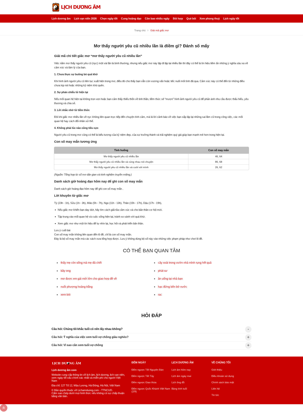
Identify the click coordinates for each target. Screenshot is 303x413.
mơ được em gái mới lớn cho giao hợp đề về (89, 278)
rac (160, 294)
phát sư (162, 270)
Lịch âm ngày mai (181, 376)
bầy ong (66, 270)
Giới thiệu (216, 369)
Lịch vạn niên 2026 (85, 18)
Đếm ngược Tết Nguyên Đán (148, 369)
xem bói (65, 294)
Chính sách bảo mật (222, 382)
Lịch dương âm (61, 18)
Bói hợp (178, 18)
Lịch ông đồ (177, 382)
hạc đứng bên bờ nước (172, 286)
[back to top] (3, 408)
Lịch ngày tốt (231, 18)
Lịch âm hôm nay (181, 369)
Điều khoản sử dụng (222, 376)
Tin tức (215, 395)
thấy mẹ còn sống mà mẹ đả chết (81, 262)
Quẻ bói (191, 18)
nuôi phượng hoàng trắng (77, 286)
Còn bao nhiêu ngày (157, 18)
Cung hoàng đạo (131, 18)
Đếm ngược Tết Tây (143, 376)
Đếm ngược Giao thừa (144, 382)
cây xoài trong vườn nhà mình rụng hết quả (184, 262)
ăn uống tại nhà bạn (170, 278)
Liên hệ (215, 388)
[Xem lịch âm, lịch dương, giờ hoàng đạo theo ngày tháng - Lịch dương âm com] (77, 7)
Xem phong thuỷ (210, 18)
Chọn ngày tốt (108, 18)
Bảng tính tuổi (179, 388)
